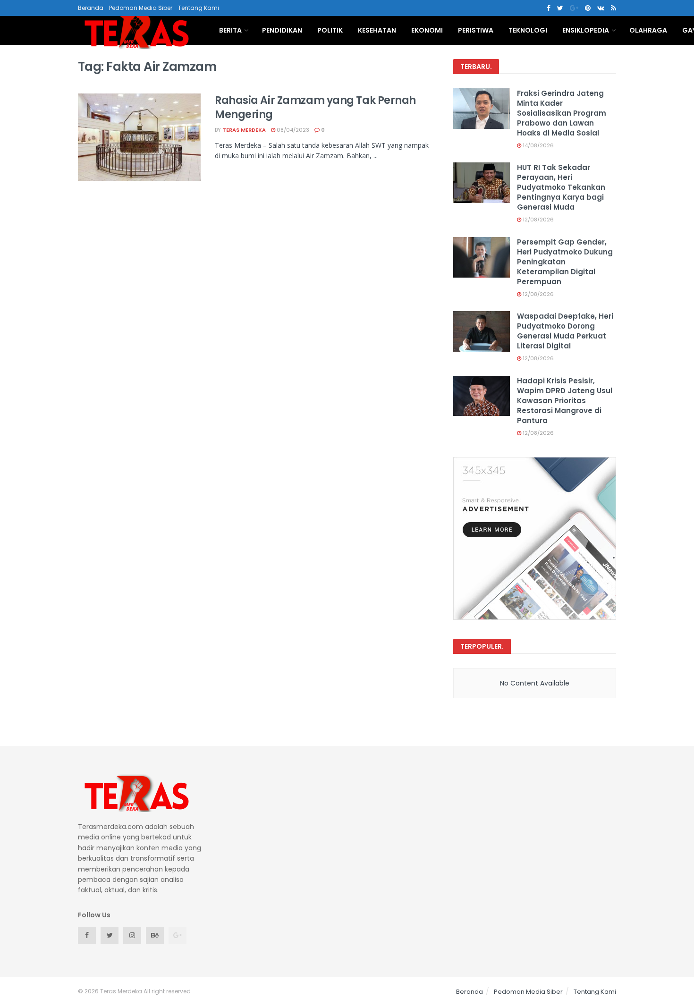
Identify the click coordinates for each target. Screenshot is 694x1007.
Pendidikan (282, 30)
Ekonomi (427, 30)
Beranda (90, 8)
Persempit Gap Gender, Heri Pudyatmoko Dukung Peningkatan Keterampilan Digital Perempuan (565, 262)
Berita (230, 30)
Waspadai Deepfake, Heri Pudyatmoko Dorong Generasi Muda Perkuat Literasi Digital (565, 331)
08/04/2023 (292, 130)
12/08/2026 (537, 219)
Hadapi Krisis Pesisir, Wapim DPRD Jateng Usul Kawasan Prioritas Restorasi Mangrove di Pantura (564, 400)
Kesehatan (377, 30)
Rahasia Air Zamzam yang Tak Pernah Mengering (315, 107)
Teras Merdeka (244, 130)
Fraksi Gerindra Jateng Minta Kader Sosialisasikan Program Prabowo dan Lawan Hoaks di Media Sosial (561, 113)
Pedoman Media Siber (140, 8)
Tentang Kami (198, 8)
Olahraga (648, 30)
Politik (330, 30)
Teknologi (527, 30)
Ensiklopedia (585, 30)
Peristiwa (475, 30)
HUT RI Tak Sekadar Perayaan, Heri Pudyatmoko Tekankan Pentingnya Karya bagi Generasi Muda (561, 187)
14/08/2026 (537, 145)
